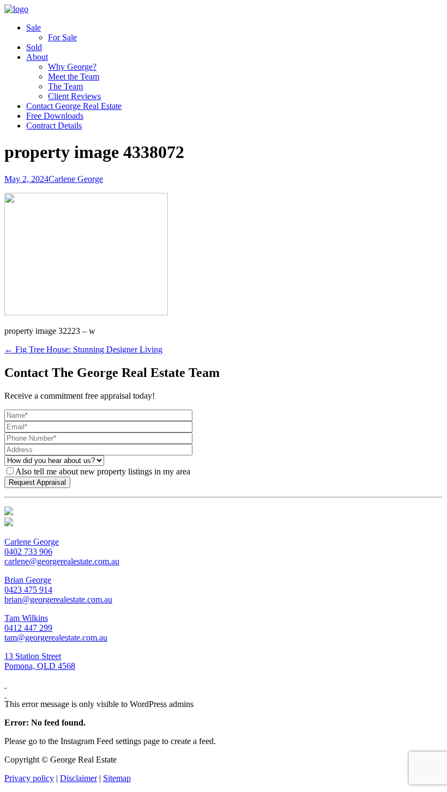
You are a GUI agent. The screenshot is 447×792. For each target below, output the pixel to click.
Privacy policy (29, 778)
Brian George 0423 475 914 (28, 584)
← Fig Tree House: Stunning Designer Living (83, 349)
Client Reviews (74, 96)
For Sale (62, 37)
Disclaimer (78, 778)
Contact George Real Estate (74, 106)
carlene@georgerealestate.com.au (61, 561)
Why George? (72, 66)
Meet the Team (73, 76)
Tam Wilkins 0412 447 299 (28, 622)
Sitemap (117, 778)
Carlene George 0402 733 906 (31, 546)
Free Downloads (54, 115)
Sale (33, 27)
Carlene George (76, 179)
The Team (65, 86)
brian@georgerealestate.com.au (58, 599)
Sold (34, 47)
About (37, 57)
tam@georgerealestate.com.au (55, 637)
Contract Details (54, 125)
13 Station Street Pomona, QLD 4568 (39, 661)
